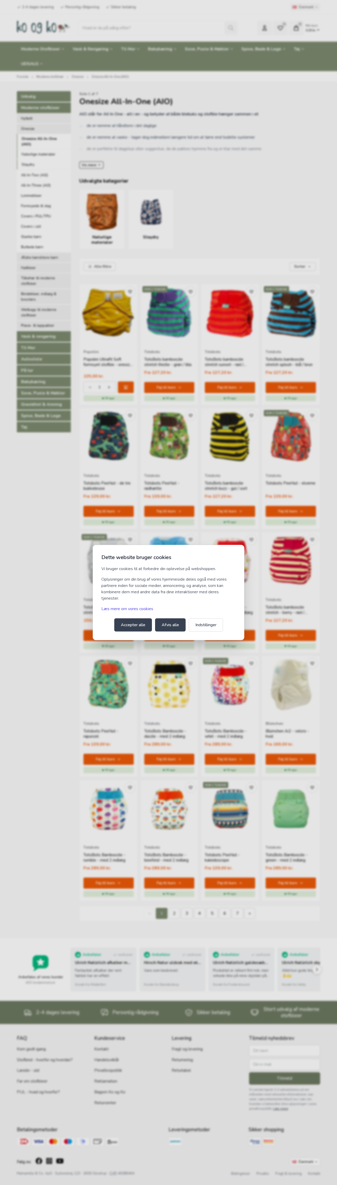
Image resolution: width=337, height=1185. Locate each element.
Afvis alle (170, 625)
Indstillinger (205, 625)
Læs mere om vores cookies (127, 609)
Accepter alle (133, 625)
